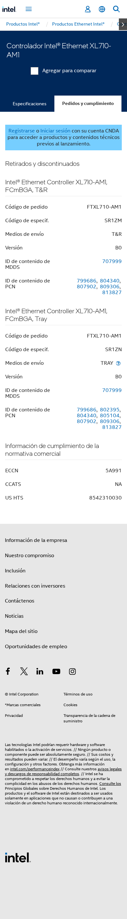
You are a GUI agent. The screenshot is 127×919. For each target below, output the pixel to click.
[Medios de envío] (118, 363)
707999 (112, 261)
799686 (86, 281)
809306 (110, 286)
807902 (86, 286)
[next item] (123, 24)
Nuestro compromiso (29, 555)
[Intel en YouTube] (56, 672)
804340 (110, 281)
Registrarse (21, 131)
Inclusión (15, 571)
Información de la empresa (36, 540)
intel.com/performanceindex (35, 768)
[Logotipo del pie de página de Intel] (18, 857)
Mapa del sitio (21, 631)
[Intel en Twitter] (24, 672)
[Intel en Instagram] (72, 672)
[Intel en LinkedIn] (40, 672)
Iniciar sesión (55, 131)
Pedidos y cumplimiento (88, 103)
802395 (110, 410)
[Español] (102, 9)
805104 (110, 415)
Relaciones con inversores (35, 586)
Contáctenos (19, 601)
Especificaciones (30, 104)
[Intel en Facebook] (7, 672)
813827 (112, 292)
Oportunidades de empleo (36, 646)
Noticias (14, 616)
